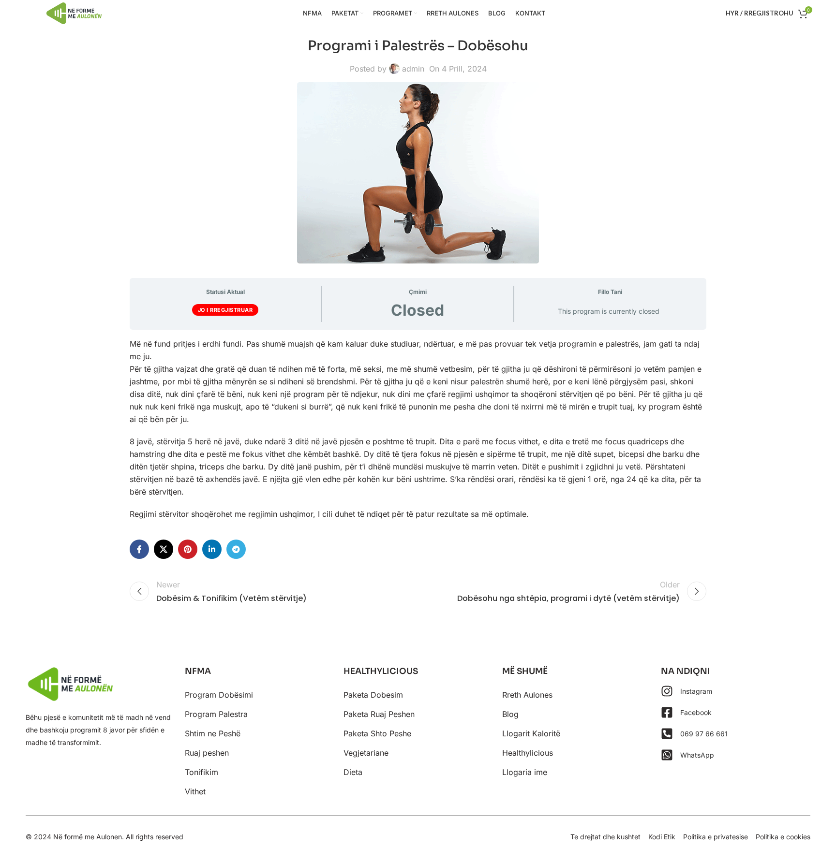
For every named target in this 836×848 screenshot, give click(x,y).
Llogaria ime (524, 772)
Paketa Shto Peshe (377, 733)
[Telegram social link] (236, 549)
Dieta (352, 772)
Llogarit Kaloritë (531, 733)
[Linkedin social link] (212, 549)
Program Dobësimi (219, 695)
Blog (510, 714)
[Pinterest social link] (187, 549)
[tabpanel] (418, 428)
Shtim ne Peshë (212, 733)
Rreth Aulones (527, 695)
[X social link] (163, 549)
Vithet (195, 791)
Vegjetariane (365, 753)
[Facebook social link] (139, 549)
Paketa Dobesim (373, 695)
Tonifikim (201, 772)
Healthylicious (527, 753)
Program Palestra (216, 714)
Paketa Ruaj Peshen (379, 714)
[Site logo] (74, 12)
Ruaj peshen (207, 753)
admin (413, 68)
